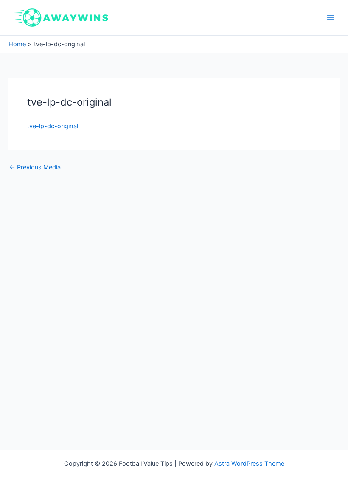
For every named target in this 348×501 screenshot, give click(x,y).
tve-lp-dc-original (52, 126)
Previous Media (35, 167)
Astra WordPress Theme (249, 463)
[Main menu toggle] (331, 17)
